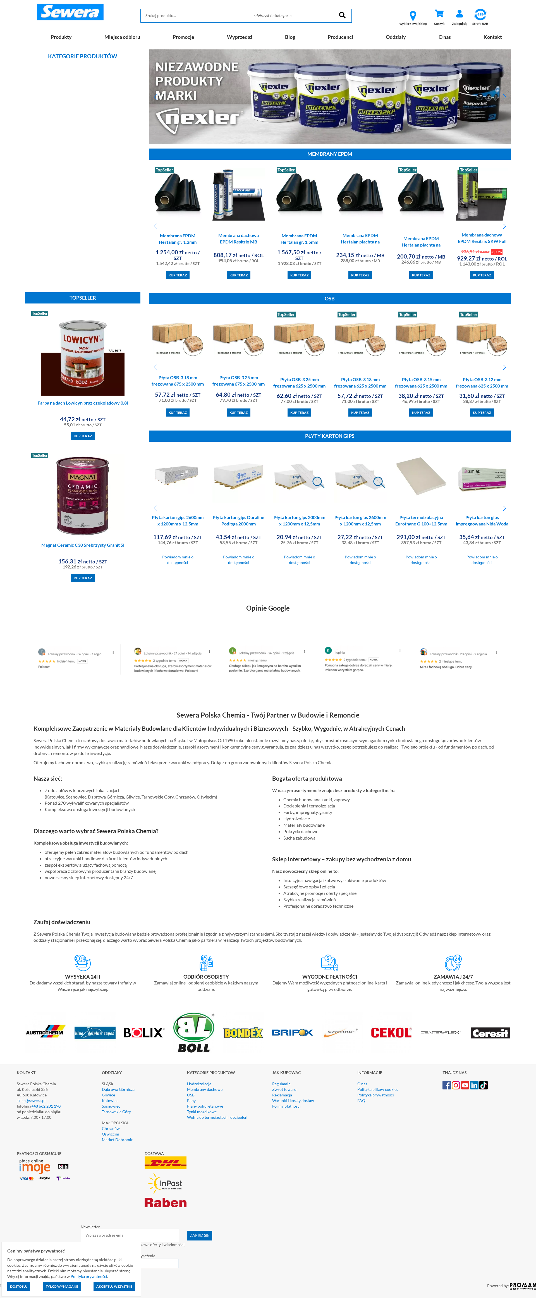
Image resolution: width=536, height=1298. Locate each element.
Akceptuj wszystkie (114, 1286)
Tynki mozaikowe (202, 1111)
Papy (191, 1100)
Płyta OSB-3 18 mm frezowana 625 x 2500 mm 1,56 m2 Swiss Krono (360, 386)
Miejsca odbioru (122, 37)
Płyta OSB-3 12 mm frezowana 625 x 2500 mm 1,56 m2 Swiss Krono (482, 386)
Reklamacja (282, 1095)
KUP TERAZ (83, 436)
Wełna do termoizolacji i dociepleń (217, 1117)
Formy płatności (286, 1106)
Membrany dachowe (204, 1089)
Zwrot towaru (284, 1089)
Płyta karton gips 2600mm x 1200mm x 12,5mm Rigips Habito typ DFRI (178, 524)
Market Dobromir (117, 1139)
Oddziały (396, 37)
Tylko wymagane (62, 1286)
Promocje (183, 37)
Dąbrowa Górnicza (118, 1089)
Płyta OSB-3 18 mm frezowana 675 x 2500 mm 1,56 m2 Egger (178, 384)
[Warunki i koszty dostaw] (82, 963)
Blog (290, 37)
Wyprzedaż (239, 37)
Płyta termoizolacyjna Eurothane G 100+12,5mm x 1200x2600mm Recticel (421, 524)
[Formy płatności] (329, 963)
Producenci (340, 37)
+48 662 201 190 (46, 1106)
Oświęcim (110, 1134)
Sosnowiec (111, 1106)
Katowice (110, 1100)
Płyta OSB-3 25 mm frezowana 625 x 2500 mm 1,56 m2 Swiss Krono (299, 386)
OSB (191, 1095)
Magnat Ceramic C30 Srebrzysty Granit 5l (82, 545)
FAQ (361, 1100)
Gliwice (108, 1095)
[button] (155, 97)
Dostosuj (18, 1286)
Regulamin (281, 1083)
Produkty (61, 37)
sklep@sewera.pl (31, 1100)
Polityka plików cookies (377, 1089)
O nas (445, 37)
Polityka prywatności (375, 1095)
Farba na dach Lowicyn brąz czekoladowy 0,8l (83, 402)
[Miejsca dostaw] (206, 963)
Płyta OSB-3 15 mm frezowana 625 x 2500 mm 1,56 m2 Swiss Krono (421, 386)
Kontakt (493, 37)
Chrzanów (111, 1128)
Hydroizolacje (199, 1083)
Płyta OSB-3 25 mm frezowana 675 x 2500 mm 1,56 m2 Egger (238, 384)
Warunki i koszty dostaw (293, 1100)
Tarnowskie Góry (116, 1111)
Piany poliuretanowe (205, 1106)
